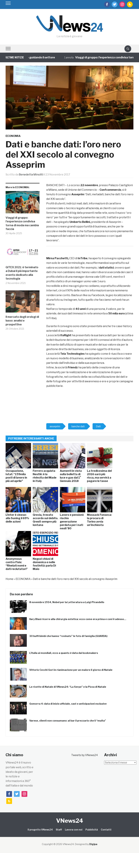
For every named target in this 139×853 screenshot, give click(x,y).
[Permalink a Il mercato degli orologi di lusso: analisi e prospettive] (22, 302)
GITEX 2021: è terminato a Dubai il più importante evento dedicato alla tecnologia (22, 273)
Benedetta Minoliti (31, 174)
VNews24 (69, 820)
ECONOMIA (13, 136)
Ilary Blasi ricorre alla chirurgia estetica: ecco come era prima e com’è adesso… (77, 619)
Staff (59, 829)
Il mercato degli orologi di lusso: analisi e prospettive (22, 320)
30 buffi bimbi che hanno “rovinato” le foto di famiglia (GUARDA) (68, 636)
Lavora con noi (73, 829)
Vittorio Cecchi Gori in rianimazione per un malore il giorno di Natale (70, 669)
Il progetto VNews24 (40, 829)
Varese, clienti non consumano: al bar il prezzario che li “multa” (67, 720)
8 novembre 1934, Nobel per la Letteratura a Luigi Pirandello (66, 602)
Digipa (93, 844)
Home (9, 579)
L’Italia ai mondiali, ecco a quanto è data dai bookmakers (63, 652)
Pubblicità (91, 829)
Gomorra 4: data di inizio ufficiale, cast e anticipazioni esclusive (68, 703)
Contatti (106, 829)
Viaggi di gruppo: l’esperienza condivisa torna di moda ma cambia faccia (22, 223)
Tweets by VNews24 (84, 755)
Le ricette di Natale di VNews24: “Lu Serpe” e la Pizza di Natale (67, 686)
